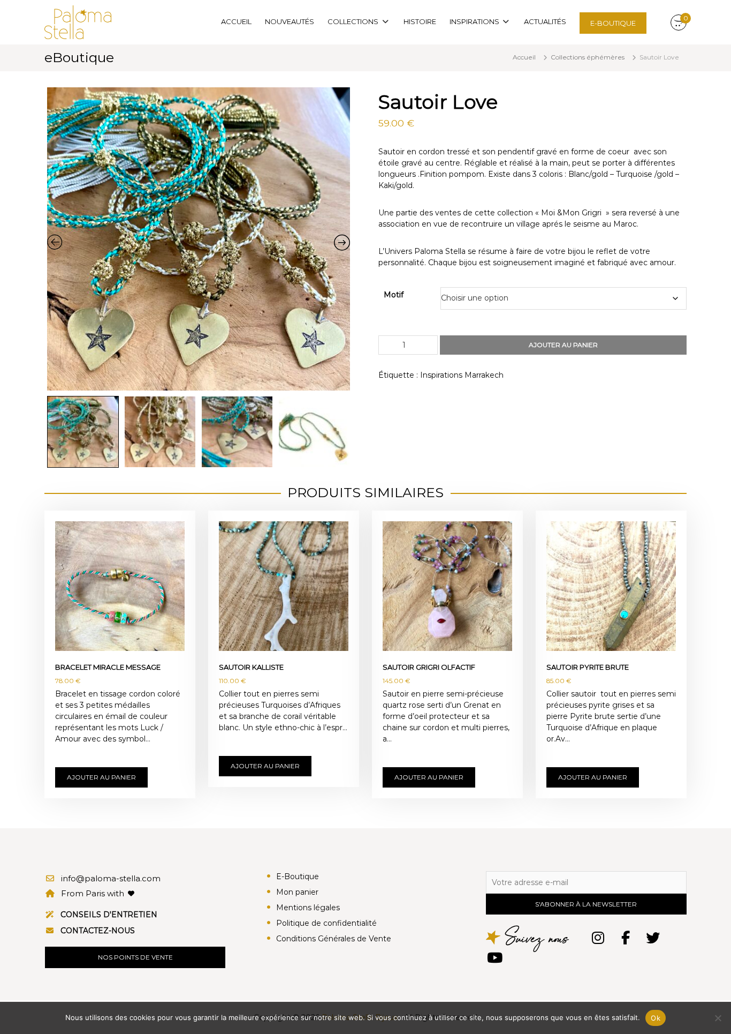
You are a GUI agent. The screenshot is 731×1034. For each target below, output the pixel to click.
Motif (393, 294)
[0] (678, 23)
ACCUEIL (236, 21)
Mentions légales (308, 907)
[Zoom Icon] (198, 239)
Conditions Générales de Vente (333, 938)
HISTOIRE (419, 21)
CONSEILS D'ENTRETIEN (108, 914)
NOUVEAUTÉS (289, 21)
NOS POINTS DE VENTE (135, 957)
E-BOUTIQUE (613, 23)
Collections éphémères (588, 57)
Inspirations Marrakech (462, 375)
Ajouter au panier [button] (101, 777)
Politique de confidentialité (326, 923)
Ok (655, 1018)
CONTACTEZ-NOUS (97, 930)
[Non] (717, 1018)
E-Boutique (297, 876)
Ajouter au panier (563, 345)
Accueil (524, 57)
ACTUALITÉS (545, 21)
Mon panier (297, 892)
